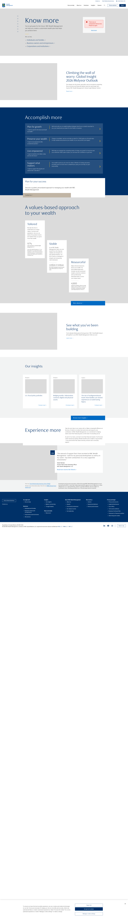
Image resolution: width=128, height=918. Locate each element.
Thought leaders (50, 506)
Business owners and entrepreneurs (40, 43)
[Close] (125, 903)
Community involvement (72, 506)
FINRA (64, 526)
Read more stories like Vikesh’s (66, 469)
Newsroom (48, 513)
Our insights (49, 502)
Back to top (121, 525)
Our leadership (70, 511)
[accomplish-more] (17, 21)
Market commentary (51, 504)
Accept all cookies (89, 909)
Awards (68, 504)
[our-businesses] (17, 31)
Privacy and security (113, 502)
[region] (64, 909)
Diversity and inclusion (93, 506)
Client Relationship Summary (108, 1)
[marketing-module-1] (17, 18)
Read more (69, 91)
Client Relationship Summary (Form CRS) (39, 483)
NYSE (59, 526)
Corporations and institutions (38, 46)
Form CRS (111, 506)
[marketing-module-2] (17, 26)
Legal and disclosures (114, 504)
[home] (17, 16)
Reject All (89, 905)
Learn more (69, 338)
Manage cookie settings (89, 913)
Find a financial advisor (9, 500)
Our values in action (71, 508)
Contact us (97, 1)
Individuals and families (35, 40)
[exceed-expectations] (17, 23)
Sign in (122, 5)
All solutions (28, 516)
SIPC (70, 526)
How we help (28, 502)
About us (69, 502)
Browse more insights (79, 418)
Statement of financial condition (116, 513)
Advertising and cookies (114, 515)
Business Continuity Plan (115, 511)
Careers (89, 502)
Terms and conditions (114, 508)
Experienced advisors (93, 504)
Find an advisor (113, 5)
